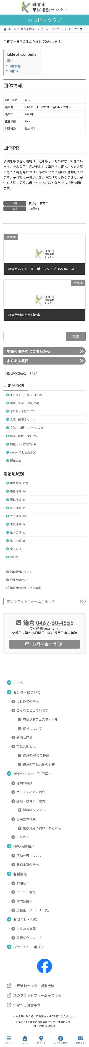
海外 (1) (14, 557)
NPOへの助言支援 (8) (23, 452)
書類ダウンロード (29, 938)
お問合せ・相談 (25, 919)
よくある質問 (18, 361)
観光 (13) (15, 460)
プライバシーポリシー (30, 947)
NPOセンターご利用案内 (32, 774)
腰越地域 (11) (18, 499)
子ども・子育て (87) (22, 411)
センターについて (27, 692)
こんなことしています (32, 710)
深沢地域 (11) (18, 508)
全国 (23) (15, 549)
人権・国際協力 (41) (22, 419)
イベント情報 (26, 892)
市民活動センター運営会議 (33, 986)
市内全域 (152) (19, 483)
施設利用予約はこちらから (28, 351)
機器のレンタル (34, 810)
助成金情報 (24, 901)
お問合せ (80, 1043)
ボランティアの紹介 (30, 792)
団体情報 (15, 66)
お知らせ (22, 883)
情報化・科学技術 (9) (23, 444)
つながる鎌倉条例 (27, 1005)
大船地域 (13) (18, 516)
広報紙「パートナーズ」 (33, 910)
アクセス (22, 837)
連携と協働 (24, 737)
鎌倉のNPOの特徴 (36, 756)
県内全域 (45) (18, 532)
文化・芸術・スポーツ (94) (26, 428)
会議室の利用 (26, 819)
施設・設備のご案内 (30, 801)
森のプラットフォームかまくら (31, 602)
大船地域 (34, 208)
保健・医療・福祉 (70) (23, 436)
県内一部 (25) (18, 541)
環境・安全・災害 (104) (24, 403)
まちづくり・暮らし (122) (26, 395)
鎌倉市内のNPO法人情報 (25, 587)
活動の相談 (24, 783)
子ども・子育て (38, 203)
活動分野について (21, 572)
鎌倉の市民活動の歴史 (39, 764)
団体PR (13, 71)
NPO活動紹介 (23, 846)
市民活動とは (26, 746)
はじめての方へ (27, 701)
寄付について (32, 728)
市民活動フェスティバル (40, 719)
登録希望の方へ (19, 579)
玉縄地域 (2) (17, 524)
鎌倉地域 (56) (18, 491)
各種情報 (20, 874)
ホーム (18, 683)
